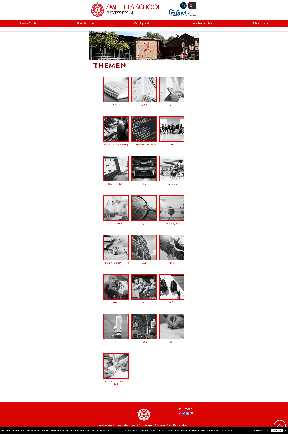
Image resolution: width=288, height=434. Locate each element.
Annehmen (277, 430)
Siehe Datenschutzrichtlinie (223, 430)
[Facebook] (183, 413)
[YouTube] (192, 413)
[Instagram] (179, 413)
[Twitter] (187, 413)
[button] (28, 23)
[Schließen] (285, 430)
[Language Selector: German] (192, 5)
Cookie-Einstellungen (260, 430)
